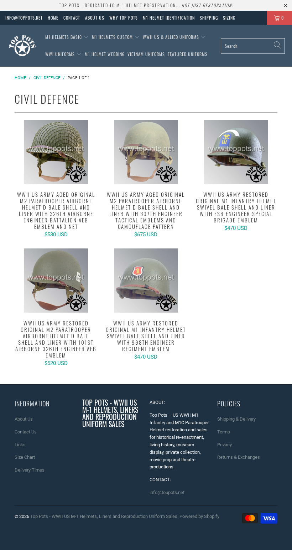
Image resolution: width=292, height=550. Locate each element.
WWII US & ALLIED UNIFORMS (171, 37)
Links (20, 444)
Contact (71, 18)
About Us (94, 18)
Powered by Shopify (199, 516)
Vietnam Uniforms (146, 54)
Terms (223, 432)
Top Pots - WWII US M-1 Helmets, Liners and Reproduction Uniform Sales (103, 516)
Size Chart (25, 457)
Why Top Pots (123, 18)
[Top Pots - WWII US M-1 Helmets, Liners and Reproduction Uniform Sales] (22, 45)
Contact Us (26, 432)
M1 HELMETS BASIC (64, 37)
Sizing (229, 18)
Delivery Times (30, 470)
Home (53, 18)
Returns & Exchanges (238, 457)
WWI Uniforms (60, 54)
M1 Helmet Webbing (105, 54)
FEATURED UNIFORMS (188, 54)
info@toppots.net (24, 18)
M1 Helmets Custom (113, 37)
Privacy (224, 444)
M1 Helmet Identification (169, 18)
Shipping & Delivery (236, 419)
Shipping (209, 18)
